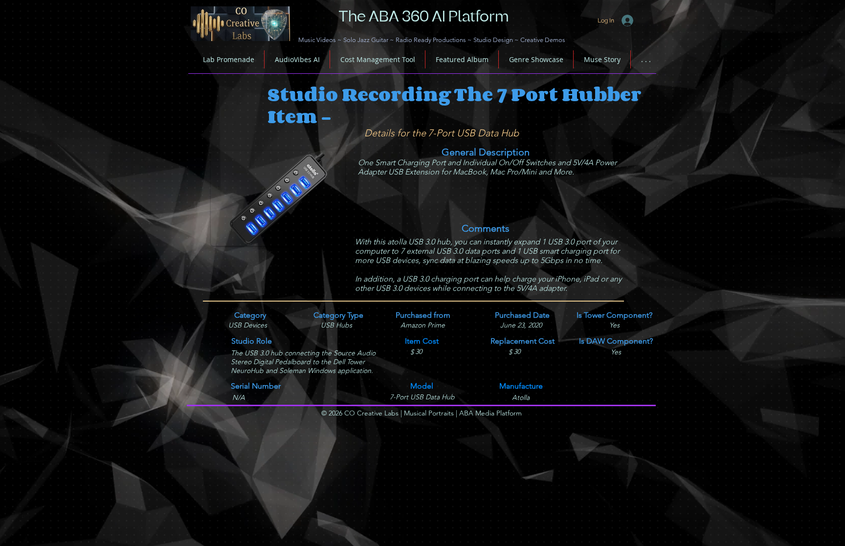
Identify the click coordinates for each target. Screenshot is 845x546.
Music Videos (317, 40)
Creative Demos (542, 40)
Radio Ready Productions (431, 40)
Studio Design (493, 40)
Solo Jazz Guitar (365, 40)
